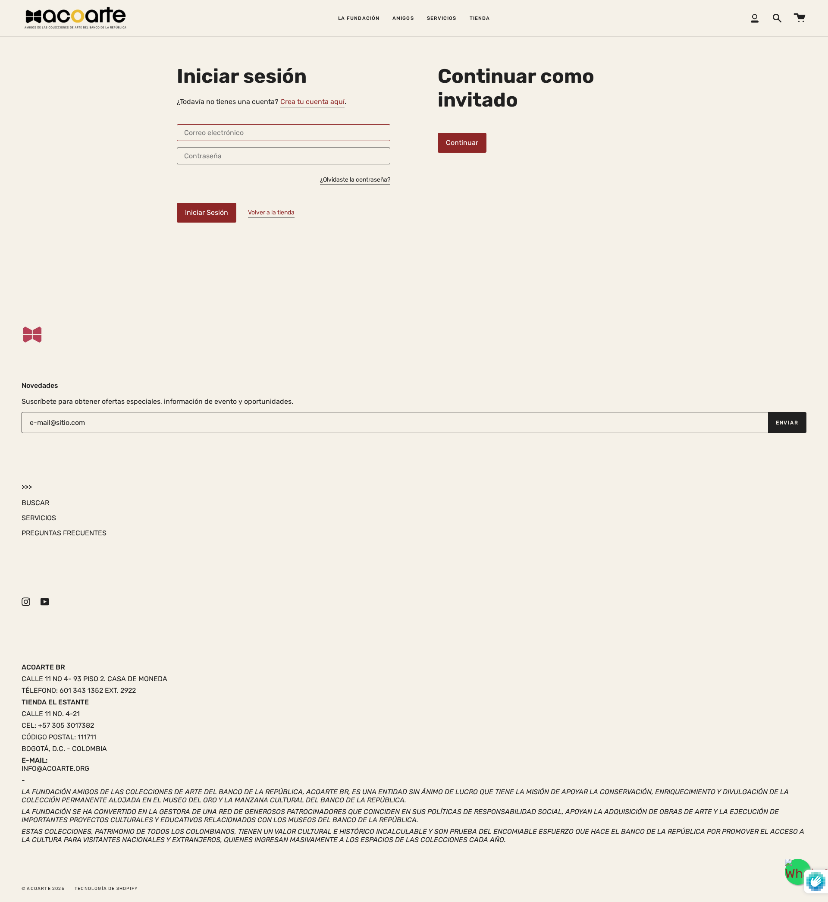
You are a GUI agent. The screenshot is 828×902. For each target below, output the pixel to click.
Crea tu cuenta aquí (312, 101)
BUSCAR (35, 503)
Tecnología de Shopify (106, 888)
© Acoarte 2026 (43, 888)
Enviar (787, 423)
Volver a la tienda (271, 212)
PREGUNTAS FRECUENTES (64, 533)
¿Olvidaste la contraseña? (355, 180)
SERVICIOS (39, 518)
